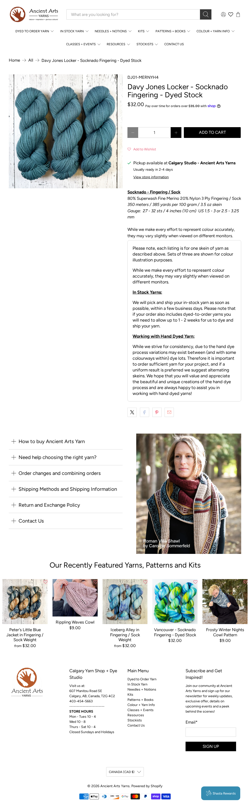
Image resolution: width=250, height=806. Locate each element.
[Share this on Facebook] (144, 412)
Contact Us (174, 44)
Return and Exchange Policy (49, 505)
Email (192, 722)
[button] (141, 149)
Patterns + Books (171, 31)
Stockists (144, 44)
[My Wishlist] (230, 14)
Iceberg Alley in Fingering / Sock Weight (125, 634)
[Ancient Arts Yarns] (33, 14)
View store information (151, 177)
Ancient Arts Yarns (115, 786)
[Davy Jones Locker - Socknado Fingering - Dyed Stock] (66, 131)
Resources (116, 44)
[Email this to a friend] (169, 412)
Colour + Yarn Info (213, 31)
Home (14, 60)
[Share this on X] (132, 412)
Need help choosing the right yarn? (57, 457)
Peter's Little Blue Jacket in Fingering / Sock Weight (24, 634)
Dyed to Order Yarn (32, 31)
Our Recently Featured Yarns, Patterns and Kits (125, 565)
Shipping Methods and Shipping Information (68, 489)
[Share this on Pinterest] (157, 412)
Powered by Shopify (146, 786)
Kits (141, 31)
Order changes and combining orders (60, 473)
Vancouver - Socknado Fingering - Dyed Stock (175, 632)
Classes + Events (81, 44)
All (30, 60)
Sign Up (211, 746)
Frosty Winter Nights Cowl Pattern (225, 632)
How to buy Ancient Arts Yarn (52, 441)
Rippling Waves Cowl (75, 622)
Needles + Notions (111, 31)
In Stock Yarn (72, 31)
